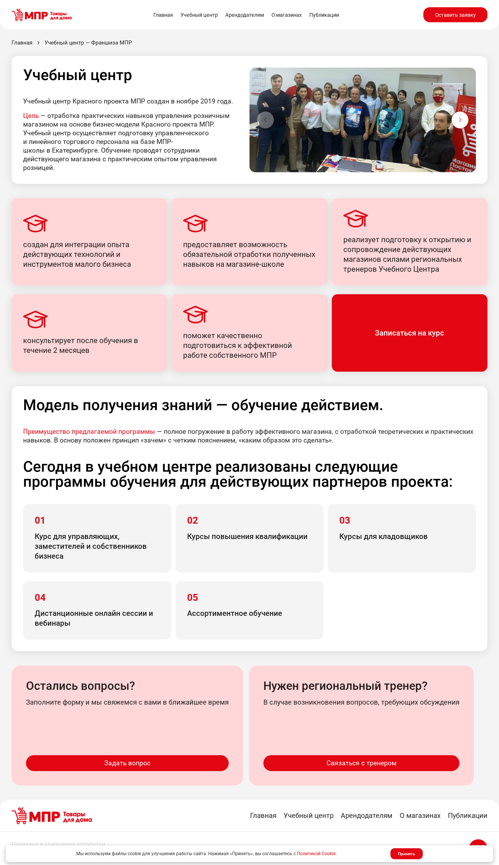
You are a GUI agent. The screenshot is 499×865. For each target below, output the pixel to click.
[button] (460, 120)
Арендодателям (244, 15)
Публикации (324, 15)
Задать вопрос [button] (127, 763)
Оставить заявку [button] (455, 15)
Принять (406, 853)
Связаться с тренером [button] (361, 763)
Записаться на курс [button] (409, 333)
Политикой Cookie (316, 853)
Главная (163, 15)
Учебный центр (199, 15)
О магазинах (286, 15)
